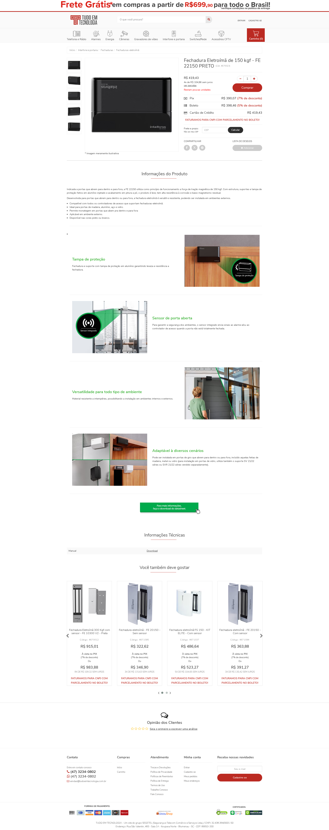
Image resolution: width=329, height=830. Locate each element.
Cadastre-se (255, 20)
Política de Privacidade (161, 772)
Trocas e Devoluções (160, 767)
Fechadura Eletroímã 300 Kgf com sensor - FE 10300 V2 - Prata (89, 631)
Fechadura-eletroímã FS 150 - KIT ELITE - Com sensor (189, 631)
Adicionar (248, 148)
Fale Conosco (156, 794)
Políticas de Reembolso (161, 776)
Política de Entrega (159, 780)
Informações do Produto (164, 174)
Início (119, 767)
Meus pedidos (190, 776)
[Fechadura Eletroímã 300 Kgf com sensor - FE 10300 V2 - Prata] (89, 603)
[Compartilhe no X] (195, 148)
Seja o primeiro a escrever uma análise (173, 729)
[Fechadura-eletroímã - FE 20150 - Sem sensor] (139, 603)
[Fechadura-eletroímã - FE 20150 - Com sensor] (240, 603)
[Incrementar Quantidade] (254, 79)
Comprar (247, 88)
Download (152, 550)
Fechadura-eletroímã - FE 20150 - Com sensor (240, 631)
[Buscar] (209, 19)
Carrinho (121, 772)
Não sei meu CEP (191, 132)
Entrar (241, 20)
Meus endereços (192, 780)
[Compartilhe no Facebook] (187, 148)
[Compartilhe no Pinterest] (202, 148)
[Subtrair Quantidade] (240, 79)
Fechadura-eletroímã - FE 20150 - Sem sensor (139, 631)
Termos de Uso (157, 785)
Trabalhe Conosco (159, 789)
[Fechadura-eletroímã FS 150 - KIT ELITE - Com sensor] (189, 603)
